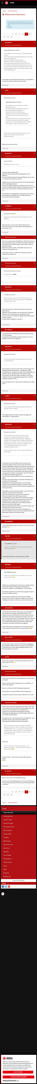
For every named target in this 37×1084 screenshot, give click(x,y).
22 (30, 34)
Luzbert (7, 396)
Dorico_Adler (9, 637)
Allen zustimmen (18, 1072)
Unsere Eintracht (12, 11)
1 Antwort (4, 85)
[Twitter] (6, 886)
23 (4, 37)
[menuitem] (18, 812)
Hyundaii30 (8, 42)
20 (23, 34)
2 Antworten (5, 324)
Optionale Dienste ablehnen (19, 1077)
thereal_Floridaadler (11, 702)
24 (8, 37)
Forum (12, 3)
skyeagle (7, 536)
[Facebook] (3, 886)
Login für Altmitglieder (18, 880)
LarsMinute (8, 206)
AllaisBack (8, 564)
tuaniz (6, 90)
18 (16, 34)
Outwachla (8, 771)
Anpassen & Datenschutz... (10, 1080)
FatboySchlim (9, 608)
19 (19, 34)
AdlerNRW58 (9, 521)
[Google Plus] (9, 886)
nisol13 (7, 657)
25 (11, 37)
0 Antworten (5, 516)
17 (12, 34)
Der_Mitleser (8, 329)
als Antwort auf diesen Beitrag (12, 45)
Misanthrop (8, 346)
